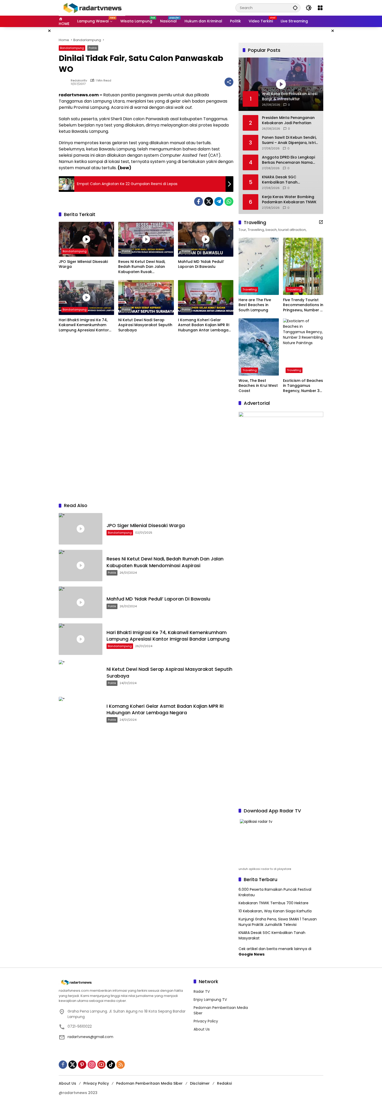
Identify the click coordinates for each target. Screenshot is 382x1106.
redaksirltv (79, 80)
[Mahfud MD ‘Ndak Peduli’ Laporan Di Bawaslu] (205, 239)
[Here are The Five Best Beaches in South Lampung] (259, 266)
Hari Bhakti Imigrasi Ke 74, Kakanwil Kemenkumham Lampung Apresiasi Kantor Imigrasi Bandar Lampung (84, 325)
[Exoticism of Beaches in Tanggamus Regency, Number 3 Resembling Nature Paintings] (303, 347)
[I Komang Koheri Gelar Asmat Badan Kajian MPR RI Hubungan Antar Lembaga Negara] (205, 297)
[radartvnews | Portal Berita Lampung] (92, 7)
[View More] (321, 222)
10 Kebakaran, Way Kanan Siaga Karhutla (275, 911)
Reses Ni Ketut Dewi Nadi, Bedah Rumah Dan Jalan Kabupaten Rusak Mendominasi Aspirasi (141, 267)
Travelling (249, 289)
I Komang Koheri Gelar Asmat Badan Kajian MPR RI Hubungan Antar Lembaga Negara (203, 325)
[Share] (229, 82)
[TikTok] (111, 1064)
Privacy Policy (206, 1021)
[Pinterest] (82, 1064)
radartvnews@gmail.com (90, 1036)
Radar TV (202, 991)
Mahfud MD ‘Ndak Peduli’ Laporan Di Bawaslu (201, 264)
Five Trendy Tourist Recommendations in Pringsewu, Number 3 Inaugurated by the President (303, 305)
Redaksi (224, 1083)
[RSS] (120, 1064)
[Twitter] (208, 201)
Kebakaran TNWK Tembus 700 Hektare (273, 903)
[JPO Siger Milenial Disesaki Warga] (86, 239)
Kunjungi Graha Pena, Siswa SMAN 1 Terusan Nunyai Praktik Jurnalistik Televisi (278, 922)
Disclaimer (200, 1083)
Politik (93, 48)
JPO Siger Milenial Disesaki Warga (83, 264)
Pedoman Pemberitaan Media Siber (149, 1083)
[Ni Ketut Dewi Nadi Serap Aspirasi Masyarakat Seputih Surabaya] (146, 297)
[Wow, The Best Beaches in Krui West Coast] (259, 347)
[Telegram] (218, 201)
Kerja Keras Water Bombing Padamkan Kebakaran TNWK (289, 199)
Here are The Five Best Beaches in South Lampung (255, 305)
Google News (252, 954)
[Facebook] (198, 201)
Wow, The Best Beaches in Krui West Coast (258, 385)
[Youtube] (101, 1064)
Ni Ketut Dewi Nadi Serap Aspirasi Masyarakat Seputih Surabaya (145, 325)
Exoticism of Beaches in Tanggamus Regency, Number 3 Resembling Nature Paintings (303, 386)
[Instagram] (92, 1064)
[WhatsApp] (229, 201)
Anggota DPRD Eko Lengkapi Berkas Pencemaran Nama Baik (288, 160)
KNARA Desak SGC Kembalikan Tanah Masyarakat (280, 180)
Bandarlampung (72, 48)
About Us (202, 1029)
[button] (295, 7)
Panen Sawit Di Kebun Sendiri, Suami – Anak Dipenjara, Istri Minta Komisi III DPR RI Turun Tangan (289, 140)
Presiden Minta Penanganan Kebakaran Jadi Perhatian (288, 120)
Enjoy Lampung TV (210, 999)
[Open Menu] (320, 8)
